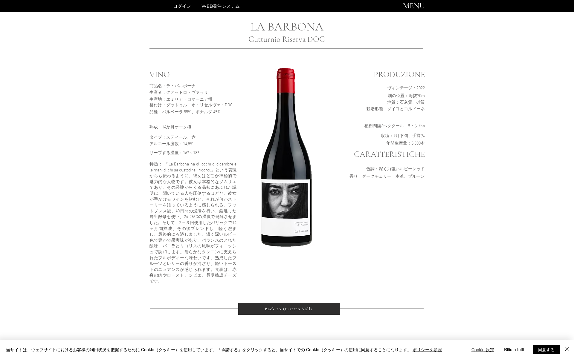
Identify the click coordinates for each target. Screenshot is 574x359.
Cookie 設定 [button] (482, 349)
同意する (546, 349)
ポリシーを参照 (427, 349)
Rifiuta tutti (514, 349)
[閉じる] (566, 349)
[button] (414, 6)
